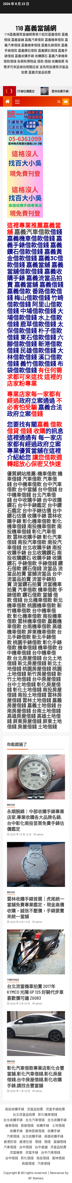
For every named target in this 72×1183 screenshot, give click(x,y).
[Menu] (17, 102)
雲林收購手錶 (27, 537)
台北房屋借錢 (27, 658)
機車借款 (47, 647)
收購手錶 (36, 516)
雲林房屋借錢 (35, 1131)
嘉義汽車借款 (32, 231)
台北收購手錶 (13, 1120)
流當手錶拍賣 (55, 1109)
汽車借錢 (13, 1136)
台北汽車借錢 (35, 1120)
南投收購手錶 (14, 1109)
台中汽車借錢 (50, 1152)
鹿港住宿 (25, 1142)
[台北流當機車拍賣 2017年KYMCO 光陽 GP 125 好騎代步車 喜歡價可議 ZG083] (36, 951)
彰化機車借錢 (47, 1115)
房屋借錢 (27, 726)
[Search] (58, 102)
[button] (17, 102)
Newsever (57, 1173)
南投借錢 (42, 1158)
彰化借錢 (27, 1158)
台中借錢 (25, 1147)
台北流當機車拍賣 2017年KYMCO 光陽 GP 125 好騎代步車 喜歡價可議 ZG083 (35, 992)
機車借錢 (27, 647)
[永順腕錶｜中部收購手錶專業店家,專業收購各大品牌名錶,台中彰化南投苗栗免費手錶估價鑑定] (36, 777)
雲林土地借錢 (36, 700)
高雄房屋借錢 (21, 716)
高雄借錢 (28, 1163)
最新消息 (11, 805)
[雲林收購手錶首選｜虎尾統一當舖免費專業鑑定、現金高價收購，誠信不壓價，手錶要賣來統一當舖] (36, 864)
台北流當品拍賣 (24, 1115)
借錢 (38, 1142)
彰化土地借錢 (27, 689)
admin (40, 834)
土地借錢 (47, 726)
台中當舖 (41, 1147)
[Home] (7, 102)
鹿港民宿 (10, 1142)
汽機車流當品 (13, 980)
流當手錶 (31, 1152)
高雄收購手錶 (53, 1136)
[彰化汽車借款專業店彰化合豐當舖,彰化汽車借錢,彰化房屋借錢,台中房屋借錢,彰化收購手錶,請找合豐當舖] (36, 1033)
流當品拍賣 (35, 1109)
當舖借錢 (59, 1142)
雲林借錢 (58, 1158)
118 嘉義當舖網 (36, 28)
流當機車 (16, 1152)
